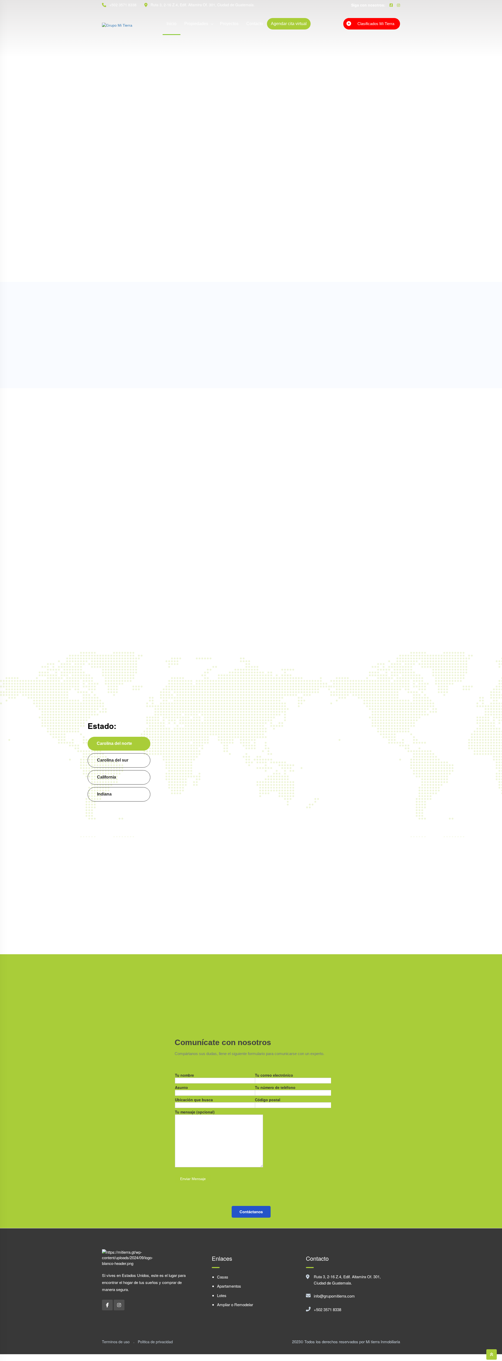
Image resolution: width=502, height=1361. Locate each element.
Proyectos (229, 23)
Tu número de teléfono (275, 1087)
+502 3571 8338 (327, 1309)
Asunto (181, 1087)
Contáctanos (251, 1212)
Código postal (267, 1099)
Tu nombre (184, 1075)
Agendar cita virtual (289, 23)
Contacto (254, 23)
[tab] (119, 744)
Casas (222, 1277)
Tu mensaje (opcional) (195, 1112)
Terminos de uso (116, 1341)
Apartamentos (229, 1286)
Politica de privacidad (155, 1341)
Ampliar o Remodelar (235, 1304)
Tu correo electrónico (274, 1075)
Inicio (171, 23)
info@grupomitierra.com (334, 1296)
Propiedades (196, 23)
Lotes (221, 1295)
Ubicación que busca (194, 1099)
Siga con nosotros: (368, 5)
